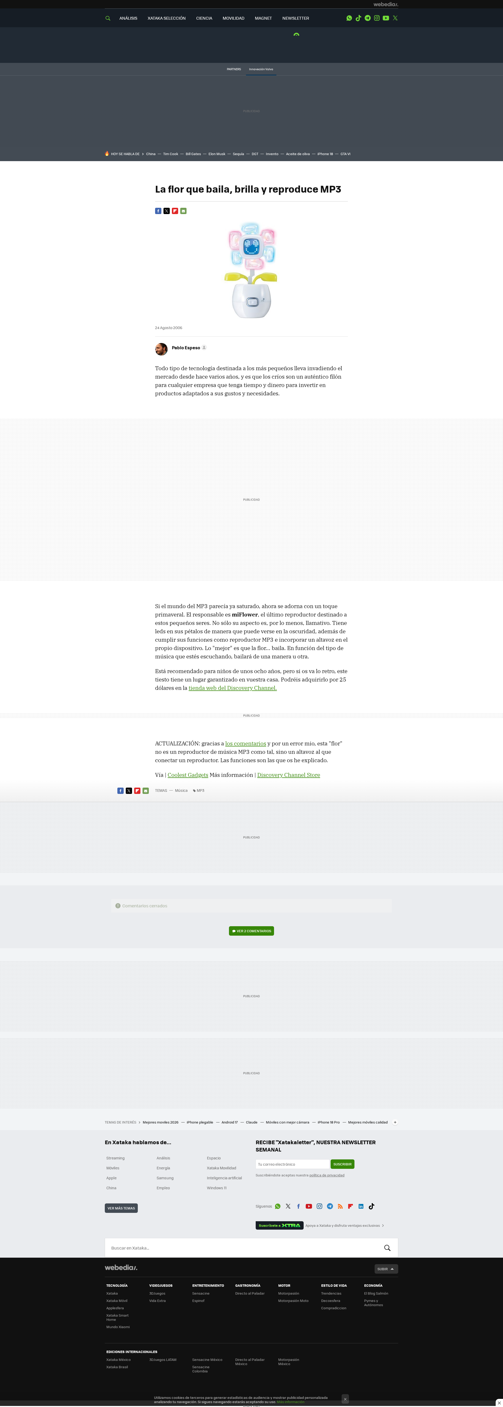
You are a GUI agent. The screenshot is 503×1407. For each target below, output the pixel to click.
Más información (290, 1401)
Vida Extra (157, 1300)
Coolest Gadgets (188, 774)
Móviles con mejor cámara (288, 1122)
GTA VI (346, 153)
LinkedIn (361, 1205)
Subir (383, 1268)
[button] (188, 347)
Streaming (115, 1157)
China (151, 153)
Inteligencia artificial (224, 1177)
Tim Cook (170, 153)
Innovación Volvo (261, 69)
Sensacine (201, 1293)
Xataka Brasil (117, 1366)
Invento (272, 153)
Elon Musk (217, 153)
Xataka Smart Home (117, 1317)
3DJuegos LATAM (163, 1359)
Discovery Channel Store (288, 774)
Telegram (367, 18)
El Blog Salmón (376, 1293)
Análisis (163, 1157)
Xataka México (118, 1359)
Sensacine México (207, 1359)
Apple (111, 1177)
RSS (340, 1205)
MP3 (200, 790)
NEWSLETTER (295, 18)
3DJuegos (157, 1293)
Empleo (163, 1187)
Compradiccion (333, 1307)
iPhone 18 (325, 153)
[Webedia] (386, 4)
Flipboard (175, 211)
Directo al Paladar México (250, 1361)
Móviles (112, 1167)
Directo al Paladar (250, 1293)
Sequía (238, 153)
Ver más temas (121, 1208)
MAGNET (263, 18)
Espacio (214, 1157)
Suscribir (342, 1163)
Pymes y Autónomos (373, 1302)
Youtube (386, 18)
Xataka (112, 1293)
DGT (255, 153)
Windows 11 (217, 1187)
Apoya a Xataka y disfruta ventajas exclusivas (342, 1225)
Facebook (158, 211)
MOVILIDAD (233, 18)
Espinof (198, 1300)
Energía (163, 1167)
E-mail (183, 211)
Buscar (387, 1247)
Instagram (377, 18)
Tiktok (358, 18)
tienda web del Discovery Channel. (233, 687)
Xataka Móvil (116, 1300)
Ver (254, 930)
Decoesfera (330, 1300)
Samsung (165, 1177)
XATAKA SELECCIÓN (167, 18)
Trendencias (331, 1293)
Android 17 (230, 1122)
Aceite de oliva (298, 153)
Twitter (395, 18)
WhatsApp (349, 18)
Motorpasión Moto (293, 1300)
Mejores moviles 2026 (161, 1122)
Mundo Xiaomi (118, 1326)
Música (181, 790)
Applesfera (115, 1307)
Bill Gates (193, 153)
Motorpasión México (288, 1361)
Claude (252, 1122)
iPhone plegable (200, 1122)
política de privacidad (327, 1174)
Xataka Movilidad (221, 1167)
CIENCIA (204, 18)
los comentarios (245, 743)
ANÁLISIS (128, 18)
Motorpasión (288, 1293)
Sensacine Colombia (201, 1368)
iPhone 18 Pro (329, 1122)
